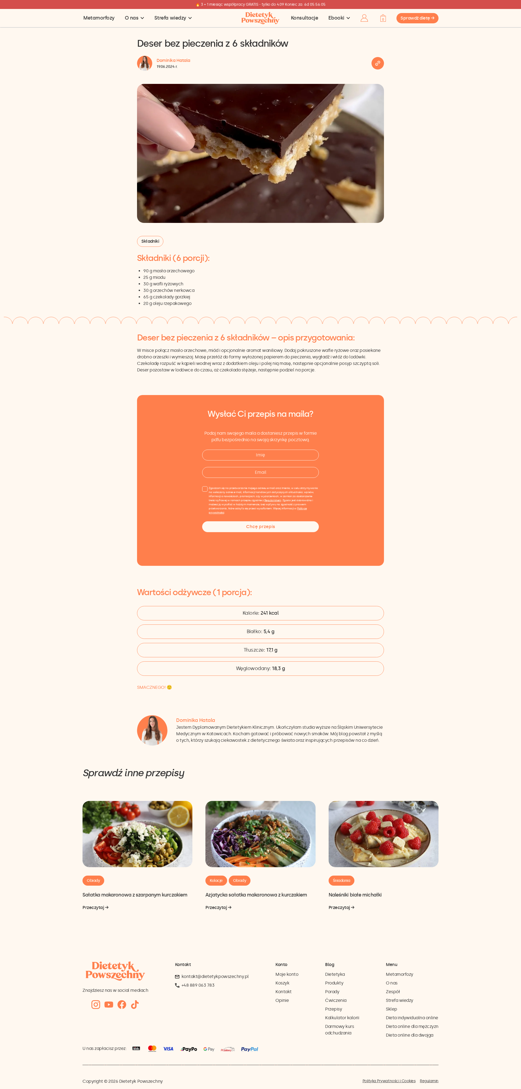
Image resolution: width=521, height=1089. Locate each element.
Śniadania (341, 880)
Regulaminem (272, 500)
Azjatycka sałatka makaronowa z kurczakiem (256, 895)
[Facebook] (121, 1004)
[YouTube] (108, 1004)
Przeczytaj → (95, 908)
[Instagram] (95, 1004)
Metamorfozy (99, 18)
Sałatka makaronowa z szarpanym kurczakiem (134, 895)
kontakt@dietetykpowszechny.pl (215, 976)
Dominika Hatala (173, 60)
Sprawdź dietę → (417, 18)
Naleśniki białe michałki (355, 895)
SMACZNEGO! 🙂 (154, 687)
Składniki (150, 241)
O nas (132, 18)
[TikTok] (135, 1004)
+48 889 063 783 (198, 985)
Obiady (93, 880)
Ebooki (336, 18)
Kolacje (216, 880)
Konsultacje (304, 18)
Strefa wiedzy (170, 18)
